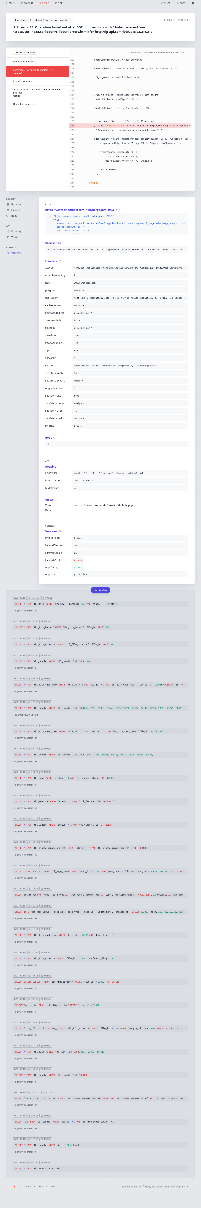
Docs (40, 1186)
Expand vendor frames (26, 52)
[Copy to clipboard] (185, 216)
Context (11, 247)
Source (27, 1186)
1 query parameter (25, 668)
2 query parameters (26, 611)
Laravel (53, 1186)
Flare (147, 1186)
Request (11, 199)
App (8, 226)
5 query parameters (26, 918)
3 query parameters (26, 878)
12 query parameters (26, 715)
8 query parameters (26, 761)
